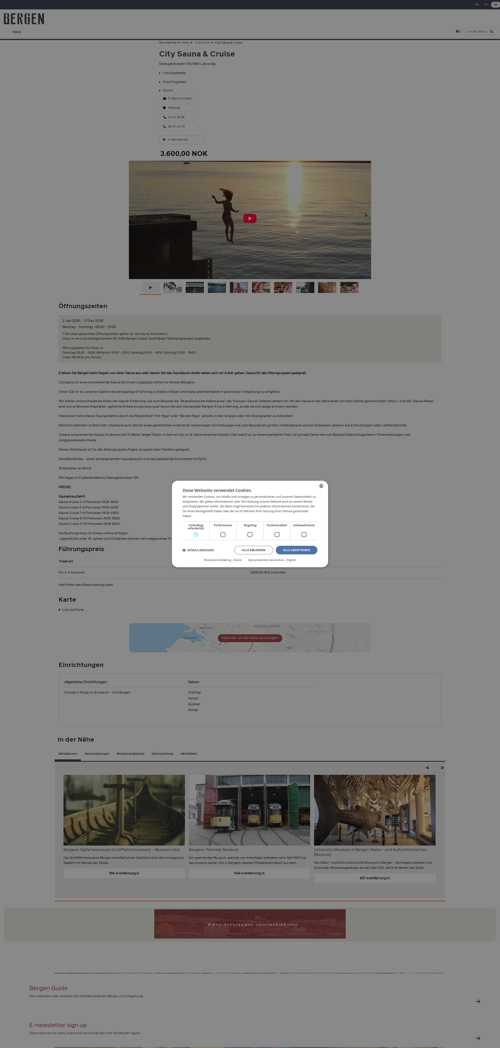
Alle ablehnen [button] (253, 550)
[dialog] (250, 524)
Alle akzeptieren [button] (296, 550)
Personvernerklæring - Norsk (222, 560)
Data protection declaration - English (272, 560)
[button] (198, 550)
